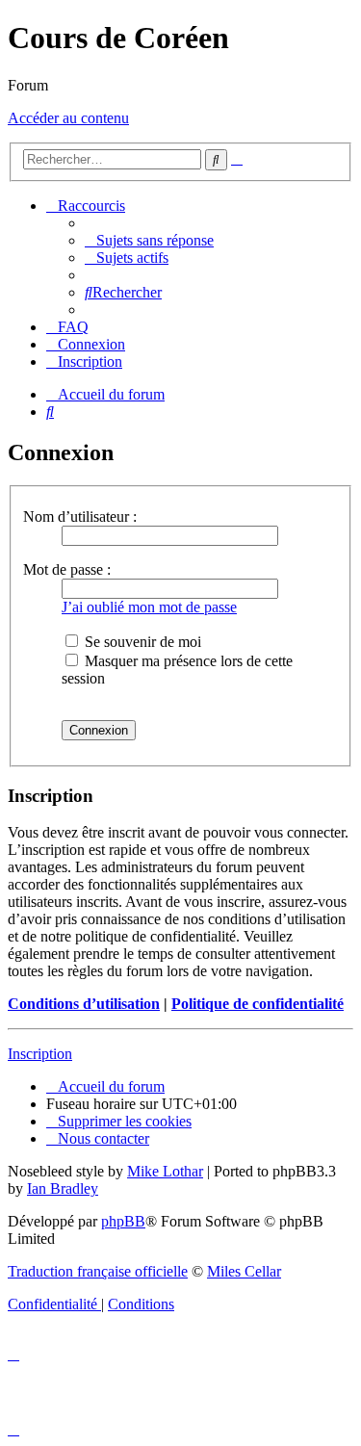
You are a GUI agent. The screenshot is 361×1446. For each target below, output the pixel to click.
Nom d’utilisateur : (80, 516)
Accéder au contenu (68, 118)
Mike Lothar (165, 1171)
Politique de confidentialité (257, 1003)
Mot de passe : (67, 569)
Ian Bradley (62, 1188)
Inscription (40, 1054)
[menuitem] (149, 240)
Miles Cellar (244, 1271)
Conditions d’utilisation (84, 1003)
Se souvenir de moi (141, 641)
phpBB (123, 1221)
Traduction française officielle (98, 1271)
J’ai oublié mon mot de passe (149, 607)
